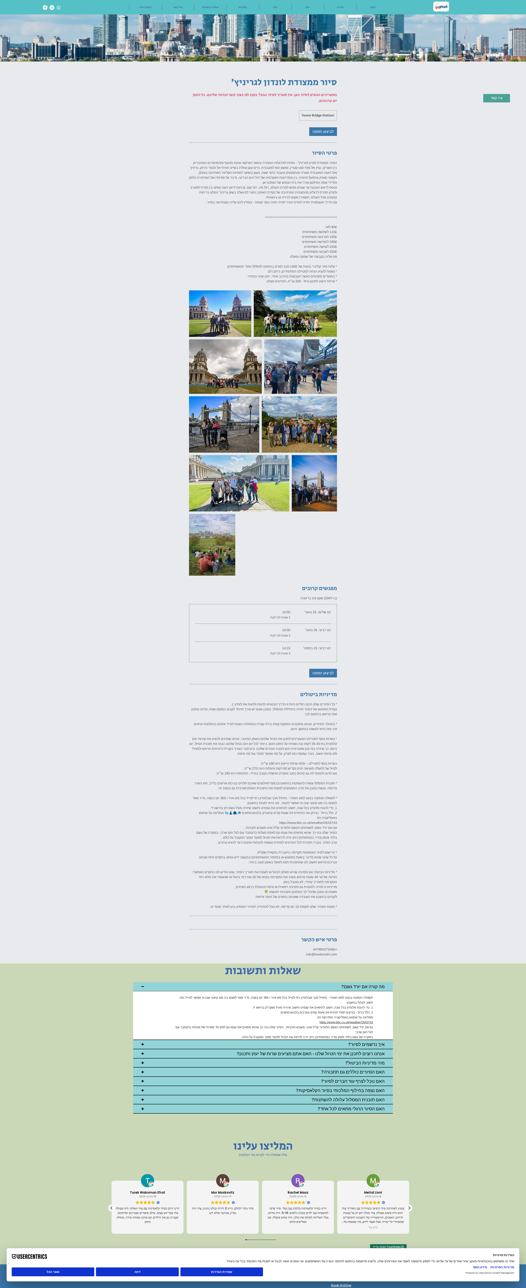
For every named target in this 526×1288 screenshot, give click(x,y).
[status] (318, 598)
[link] (323, 131)
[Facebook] (45, 7)
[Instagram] (52, 7)
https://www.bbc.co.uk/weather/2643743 (346, 1022)
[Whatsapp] (58, 7)
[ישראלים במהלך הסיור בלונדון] (220, 313)
